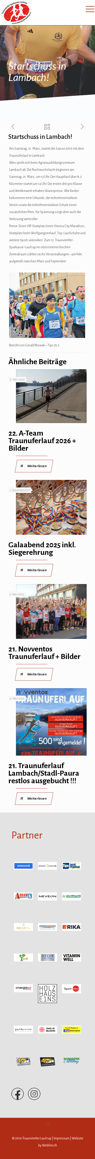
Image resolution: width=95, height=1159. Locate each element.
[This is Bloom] (47, 1032)
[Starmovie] (47, 869)
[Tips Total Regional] (71, 869)
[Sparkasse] (23, 869)
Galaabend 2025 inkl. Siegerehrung (42, 548)
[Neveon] (47, 899)
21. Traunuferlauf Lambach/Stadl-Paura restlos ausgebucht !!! (43, 773)
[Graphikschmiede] (23, 1032)
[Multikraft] (71, 899)
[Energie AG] (23, 991)
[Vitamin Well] (71, 960)
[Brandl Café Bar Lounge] (23, 930)
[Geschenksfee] (71, 1032)
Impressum (61, 1138)
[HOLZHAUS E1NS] (47, 1002)
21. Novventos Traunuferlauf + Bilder (44, 652)
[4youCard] (23, 1066)
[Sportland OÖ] (71, 992)
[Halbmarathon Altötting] (71, 1064)
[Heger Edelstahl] (47, 960)
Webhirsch (49, 1145)
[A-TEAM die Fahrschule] (23, 898)
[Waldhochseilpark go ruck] (23, 960)
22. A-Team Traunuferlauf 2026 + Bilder (42, 440)
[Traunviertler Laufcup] (16, 12)
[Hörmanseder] (47, 930)
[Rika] (71, 930)
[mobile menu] (88, 9)
